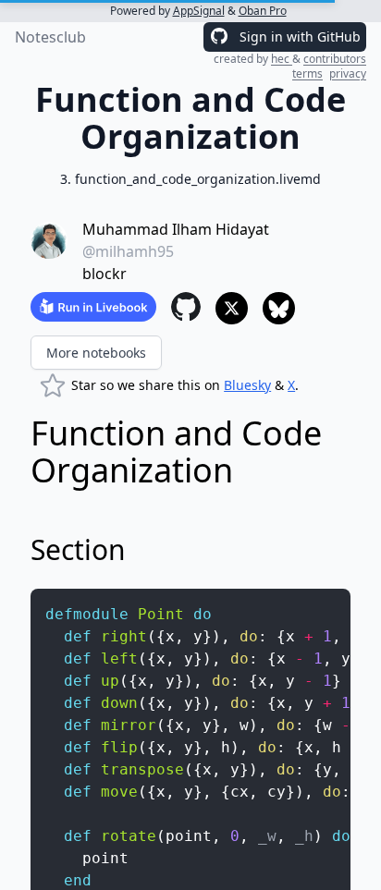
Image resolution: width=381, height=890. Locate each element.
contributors (334, 59)
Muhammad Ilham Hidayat (175, 229)
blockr (104, 273)
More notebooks (96, 352)
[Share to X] (231, 308)
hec (281, 59)
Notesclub (50, 37)
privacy (347, 73)
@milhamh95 (128, 251)
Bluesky (247, 385)
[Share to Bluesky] (279, 308)
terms (307, 73)
